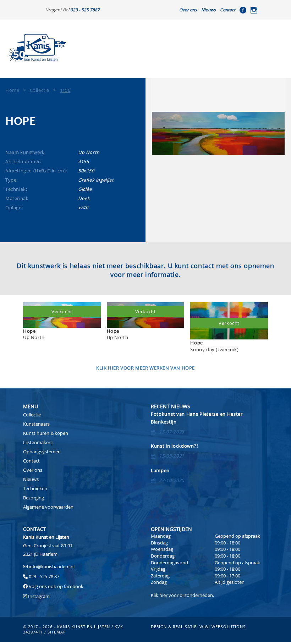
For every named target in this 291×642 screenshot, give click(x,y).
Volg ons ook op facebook (55, 586)
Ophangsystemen (42, 451)
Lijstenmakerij (38, 442)
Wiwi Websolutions (222, 626)
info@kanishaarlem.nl (52, 566)
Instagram (39, 596)
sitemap (57, 632)
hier (163, 595)
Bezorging (33, 497)
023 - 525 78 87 (44, 576)
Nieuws (208, 9)
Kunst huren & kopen (45, 433)
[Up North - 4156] (218, 133)
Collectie (32, 414)
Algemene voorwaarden (48, 507)
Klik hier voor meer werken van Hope (145, 368)
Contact (227, 9)
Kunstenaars (36, 424)
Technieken (35, 488)
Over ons (188, 9)
